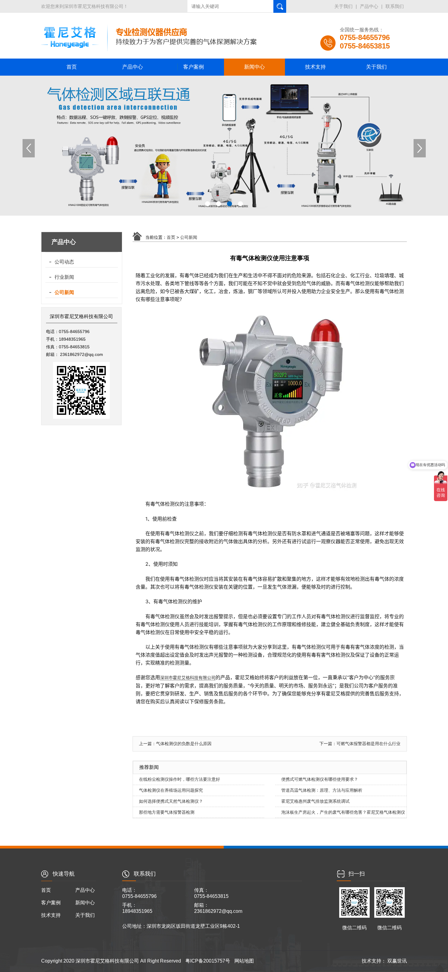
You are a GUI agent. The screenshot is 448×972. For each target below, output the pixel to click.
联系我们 (395, 6)
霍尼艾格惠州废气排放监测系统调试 (315, 801)
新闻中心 (254, 67)
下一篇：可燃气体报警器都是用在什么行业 (359, 743)
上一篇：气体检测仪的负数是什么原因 (175, 743)
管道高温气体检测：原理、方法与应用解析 (321, 790)
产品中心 (369, 6)
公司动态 (64, 261)
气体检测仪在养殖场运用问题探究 (171, 790)
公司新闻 (64, 292)
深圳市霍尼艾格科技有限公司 (187, 677)
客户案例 (193, 67)
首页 (71, 67)
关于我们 (343, 6)
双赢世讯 (396, 960)
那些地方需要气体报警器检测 (166, 812)
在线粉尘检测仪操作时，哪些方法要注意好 (179, 779)
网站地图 (244, 960)
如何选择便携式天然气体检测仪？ (171, 801)
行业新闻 (64, 277)
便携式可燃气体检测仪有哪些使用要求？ (319, 779)
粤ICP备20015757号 (207, 960)
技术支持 (315, 67)
